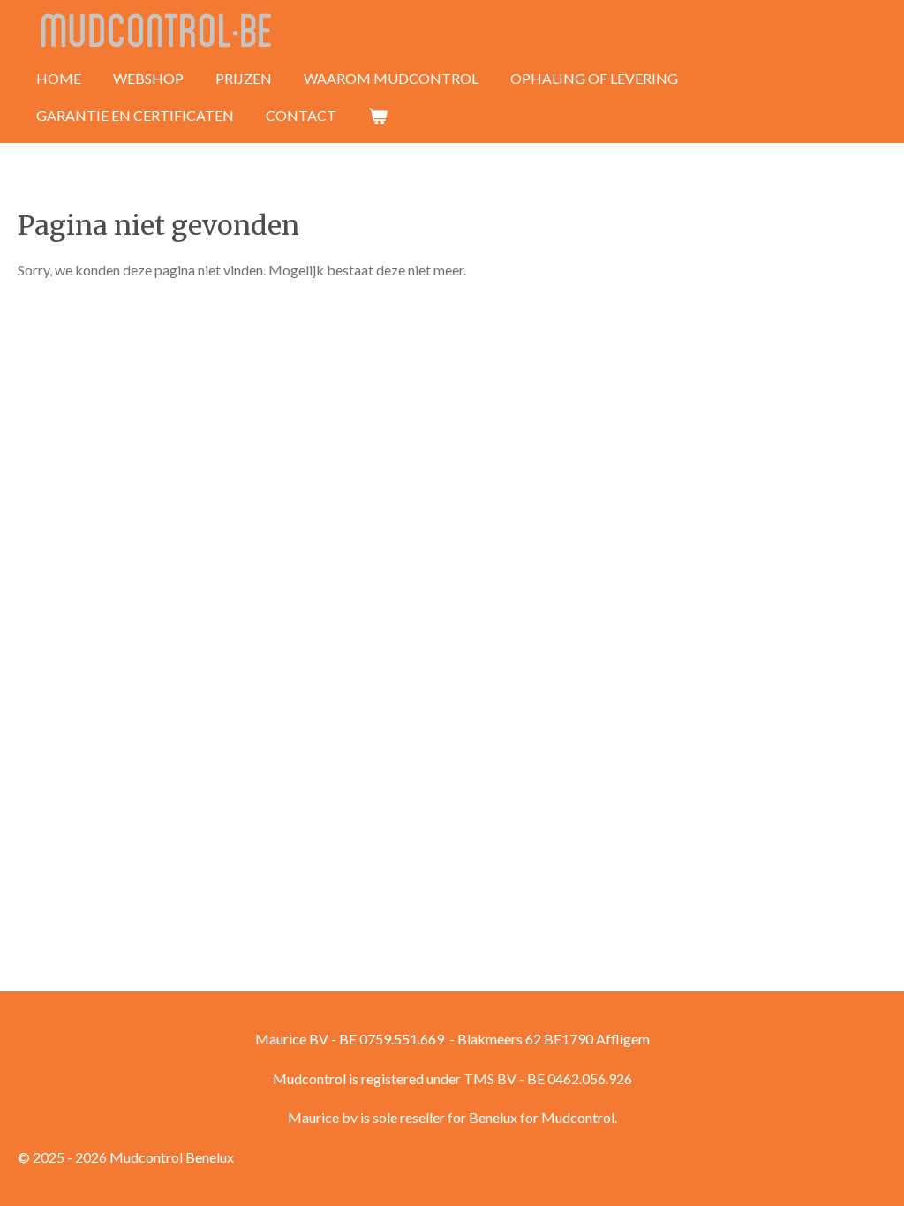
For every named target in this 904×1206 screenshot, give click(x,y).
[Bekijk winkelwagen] (378, 115)
